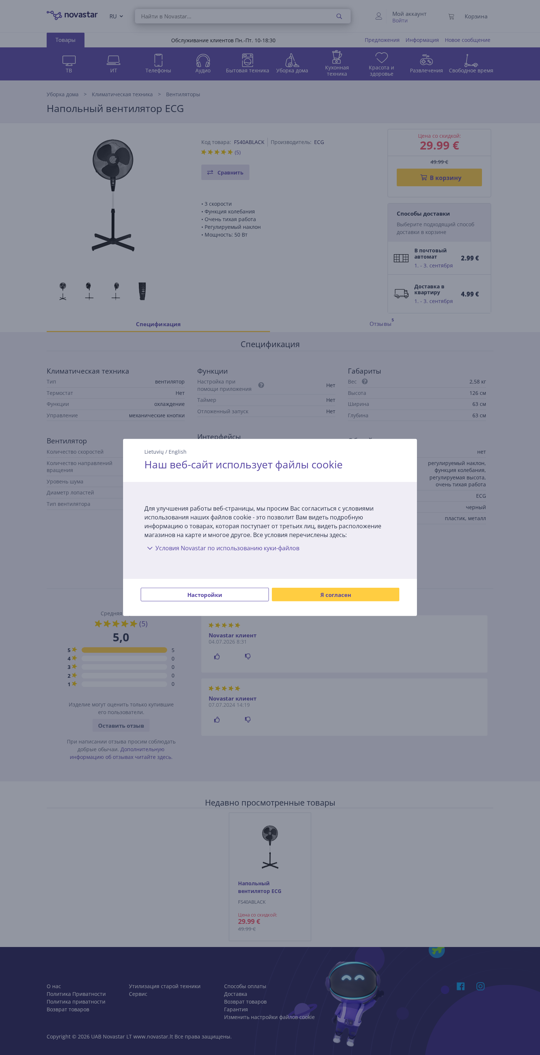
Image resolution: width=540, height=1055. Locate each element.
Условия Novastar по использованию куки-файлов (227, 548)
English (178, 451)
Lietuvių (154, 451)
